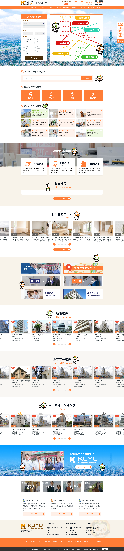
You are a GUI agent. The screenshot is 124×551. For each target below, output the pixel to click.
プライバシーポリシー (89, 541)
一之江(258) (73, 55)
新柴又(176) (76, 28)
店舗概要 (82, 7)
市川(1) (82, 44)
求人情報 (99, 7)
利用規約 (99, 541)
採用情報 (55, 541)
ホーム (25, 7)
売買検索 (41, 7)
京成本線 (62, 43)
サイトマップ (78, 541)
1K (37, 39)
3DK (27, 49)
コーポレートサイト (83, 467)
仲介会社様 (66, 7)
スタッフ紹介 (33, 541)
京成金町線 (80, 23)
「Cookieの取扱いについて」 (86, 549)
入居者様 (49, 7)
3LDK (38, 49)
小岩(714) (85, 35)
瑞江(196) (78, 51)
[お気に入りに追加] (7, 322)
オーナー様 (58, 7)
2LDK (27, 46)
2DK (38, 44)
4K (26, 51)
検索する (34, 58)
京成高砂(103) (64, 32)
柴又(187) (66, 27)
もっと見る (62, 198)
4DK (38, 51)
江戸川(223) (91, 37)
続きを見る (34, 514)
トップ (25, 541)
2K (26, 44)
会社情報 (74, 7)
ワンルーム (28, 39)
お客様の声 (47, 541)
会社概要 (40, 541)
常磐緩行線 (82, 18)
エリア (51, 98)
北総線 (91, 30)
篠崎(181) (81, 48)
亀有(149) (63, 17)
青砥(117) (63, 35)
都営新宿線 (89, 57)
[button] (58, 244)
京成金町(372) (64, 21)
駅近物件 (93, 98)
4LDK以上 (28, 54)
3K (37, 46)
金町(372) (70, 17)
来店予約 (70, 541)
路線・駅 (31, 98)
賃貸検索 (33, 7)
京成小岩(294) (81, 33)
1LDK (38, 41)
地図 (72, 98)
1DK (27, 41)
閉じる (104, 549)
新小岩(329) (67, 47)
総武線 (60, 53)
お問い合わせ (90, 7)
